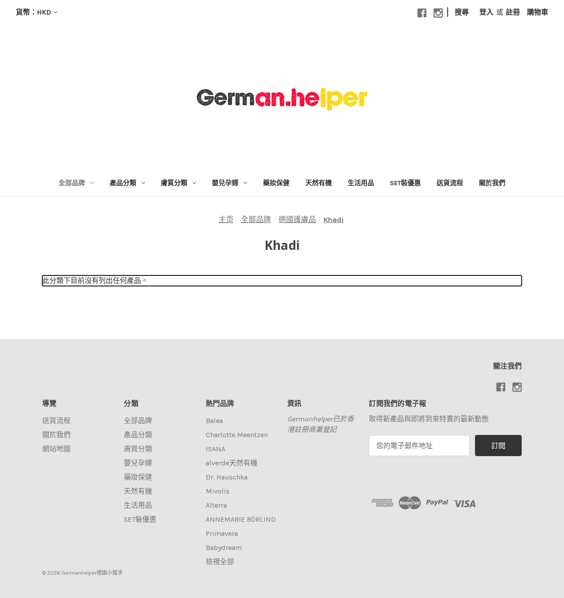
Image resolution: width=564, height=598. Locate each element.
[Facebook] (422, 13)
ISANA (215, 449)
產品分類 (123, 183)
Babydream (224, 547)
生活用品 (361, 183)
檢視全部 (220, 561)
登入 (486, 12)
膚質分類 (174, 183)
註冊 (513, 12)
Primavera (222, 533)
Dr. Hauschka (227, 477)
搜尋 (462, 12)
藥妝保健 (276, 183)
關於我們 (492, 183)
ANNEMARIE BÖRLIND (241, 519)
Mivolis (218, 491)
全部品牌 (72, 183)
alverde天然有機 (231, 463)
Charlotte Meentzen (237, 435)
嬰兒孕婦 (225, 183)
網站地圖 (56, 449)
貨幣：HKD (33, 12)
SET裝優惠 (405, 183)
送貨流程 (450, 183)
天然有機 (318, 183)
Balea (214, 420)
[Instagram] (438, 13)
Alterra (216, 505)
